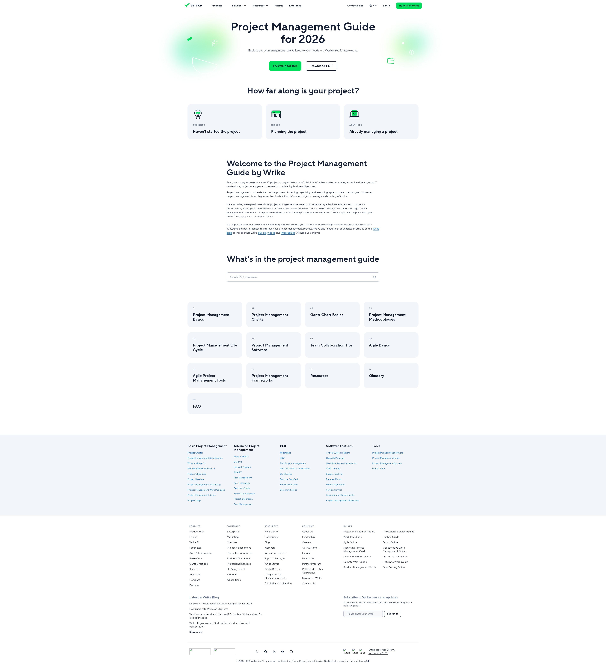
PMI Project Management (293, 463)
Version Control (334, 490)
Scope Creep (194, 500)
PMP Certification (289, 484)
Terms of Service (314, 661)
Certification (286, 474)
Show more (195, 632)
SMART (238, 472)
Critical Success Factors (338, 452)
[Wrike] (194, 5)
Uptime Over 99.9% (378, 653)
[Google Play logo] (224, 651)
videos (271, 232)
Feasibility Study (242, 488)
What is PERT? (241, 456)
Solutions (237, 5)
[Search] (374, 277)
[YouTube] (282, 651)
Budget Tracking (334, 474)
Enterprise (295, 5)
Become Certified (289, 479)
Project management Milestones (342, 500)
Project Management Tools (385, 458)
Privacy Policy (298, 661)
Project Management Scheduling (204, 484)
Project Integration (243, 499)
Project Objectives (196, 474)
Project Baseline (195, 479)
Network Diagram (242, 467)
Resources (258, 5)
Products (216, 5)
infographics (288, 232)
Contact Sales (355, 5)
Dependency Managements (340, 495)
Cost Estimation (242, 483)
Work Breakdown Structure (201, 468)
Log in (386, 5)
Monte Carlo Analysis (244, 493)
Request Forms (334, 479)
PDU (282, 458)
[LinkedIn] (274, 651)
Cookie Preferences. (334, 661)
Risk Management (243, 477)
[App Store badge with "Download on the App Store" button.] (200, 651)
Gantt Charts (378, 468)
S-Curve (238, 461)
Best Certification (289, 490)
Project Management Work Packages (206, 490)
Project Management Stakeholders (205, 458)
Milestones (285, 452)
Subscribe (392, 613)
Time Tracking (333, 468)
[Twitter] (256, 651)
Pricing (279, 5)
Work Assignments (335, 484)
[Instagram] (291, 651)
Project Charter (195, 452)
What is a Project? (196, 463)
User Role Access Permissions (341, 463)
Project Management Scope (201, 495)
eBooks (262, 232)
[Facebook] (265, 651)
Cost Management (243, 504)
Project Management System (387, 463)
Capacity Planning (335, 458)
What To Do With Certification (295, 468)
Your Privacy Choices (355, 661)
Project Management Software (387, 452)
